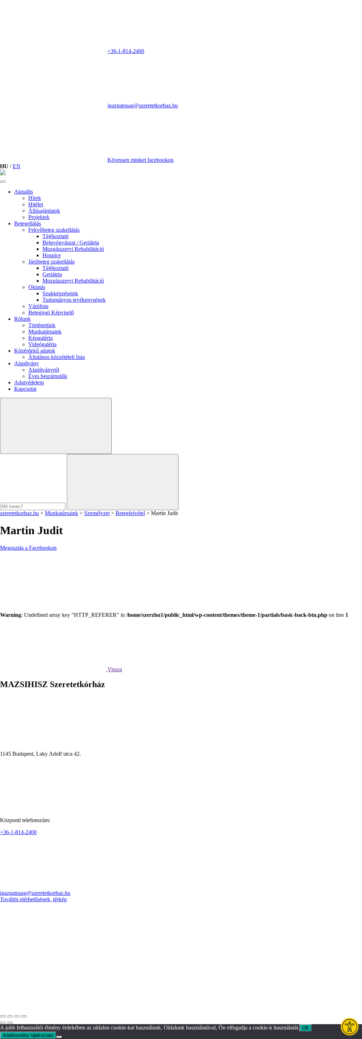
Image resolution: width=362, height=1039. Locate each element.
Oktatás (36, 287)
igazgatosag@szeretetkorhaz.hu (142, 105)
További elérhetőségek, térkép (33, 899)
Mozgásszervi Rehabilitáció (73, 249)
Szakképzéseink (60, 293)
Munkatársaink (45, 332)
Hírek (34, 198)
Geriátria (52, 274)
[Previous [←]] (3, 1023)
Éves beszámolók (47, 376)
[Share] (10, 1016)
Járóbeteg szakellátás (51, 262)
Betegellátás (27, 223)
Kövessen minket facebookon (140, 160)
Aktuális (23, 192)
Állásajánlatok (44, 211)
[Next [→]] (10, 1023)
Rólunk (22, 319)
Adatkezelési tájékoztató (28, 1035)
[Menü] (3, 182)
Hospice (51, 255)
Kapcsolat (25, 389)
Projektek (38, 217)
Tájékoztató (55, 236)
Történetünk (42, 325)
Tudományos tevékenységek (74, 300)
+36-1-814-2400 (125, 51)
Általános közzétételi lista (56, 357)
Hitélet (35, 204)
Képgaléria (40, 338)
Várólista (38, 306)
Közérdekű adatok (34, 351)
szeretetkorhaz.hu (19, 513)
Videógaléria (42, 344)
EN (17, 166)
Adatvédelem (29, 382)
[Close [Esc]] (3, 1016)
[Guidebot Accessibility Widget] (349, 1026)
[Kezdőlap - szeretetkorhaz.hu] (3, 173)
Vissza (114, 669)
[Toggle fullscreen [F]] (17, 1016)
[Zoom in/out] (24, 1016)
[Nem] (59, 1037)
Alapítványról (43, 370)
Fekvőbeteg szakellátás (54, 230)
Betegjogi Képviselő (51, 312)
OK (305, 1028)
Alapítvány (26, 363)
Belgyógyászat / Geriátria (70, 243)
